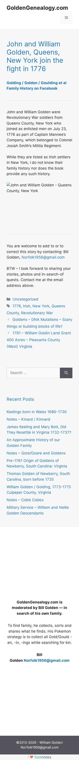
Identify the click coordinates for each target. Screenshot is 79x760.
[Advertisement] (39, 561)
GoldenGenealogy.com (37, 7)
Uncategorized (25, 299)
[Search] (66, 373)
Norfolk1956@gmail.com (43, 257)
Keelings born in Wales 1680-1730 (37, 412)
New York (40, 306)
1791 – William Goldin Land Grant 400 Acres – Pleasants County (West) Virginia (39, 340)
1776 (17, 306)
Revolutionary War (37, 313)
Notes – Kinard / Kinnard (28, 419)
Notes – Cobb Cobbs (25, 500)
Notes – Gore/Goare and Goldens (36, 453)
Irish (26, 306)
